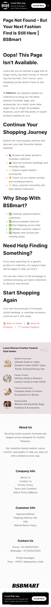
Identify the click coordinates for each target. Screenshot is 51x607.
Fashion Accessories (23, 388)
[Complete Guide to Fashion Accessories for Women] (7, 391)
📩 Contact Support (28, 327)
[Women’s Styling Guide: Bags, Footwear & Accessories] (7, 404)
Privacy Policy (25, 484)
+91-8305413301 (29, 547)
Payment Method (25, 514)
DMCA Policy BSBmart (25, 492)
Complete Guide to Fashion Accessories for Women (28, 393)
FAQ (25, 521)
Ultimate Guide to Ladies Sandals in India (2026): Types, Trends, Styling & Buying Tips (30, 365)
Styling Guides (20, 401)
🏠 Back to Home (12, 323)
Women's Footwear (22, 358)
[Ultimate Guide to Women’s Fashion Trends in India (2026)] (7, 378)
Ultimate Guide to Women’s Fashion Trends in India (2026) (30, 380)
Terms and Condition (25, 488)
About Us (25, 477)
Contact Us (25, 481)
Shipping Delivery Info (25, 517)
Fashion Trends (21, 375)
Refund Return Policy (25, 525)
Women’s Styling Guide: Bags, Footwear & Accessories (29, 406)
